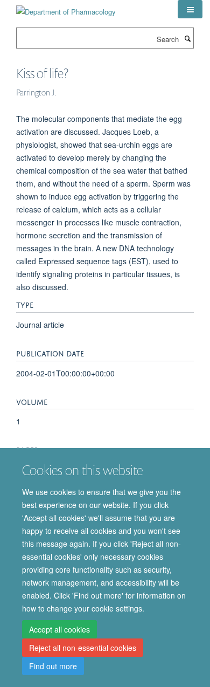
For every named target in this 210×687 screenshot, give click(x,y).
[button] (190, 9)
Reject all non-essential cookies (82, 647)
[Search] (187, 38)
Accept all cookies (59, 629)
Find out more (53, 666)
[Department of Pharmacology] (66, 8)
